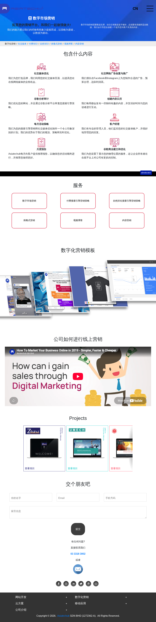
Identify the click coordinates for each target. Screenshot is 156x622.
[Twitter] (81, 583)
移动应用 (80, 603)
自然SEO (44, 43)
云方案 (19, 603)
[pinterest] (88, 583)
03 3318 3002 (78, 553)
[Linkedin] (73, 583)
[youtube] (96, 583)
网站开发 (20, 597)
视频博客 (68, 43)
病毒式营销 (56, 43)
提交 (78, 529)
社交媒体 (22, 43)
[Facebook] (58, 583)
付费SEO (33, 43)
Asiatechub (63, 616)
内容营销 (79, 43)
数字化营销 (82, 597)
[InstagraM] (66, 583)
